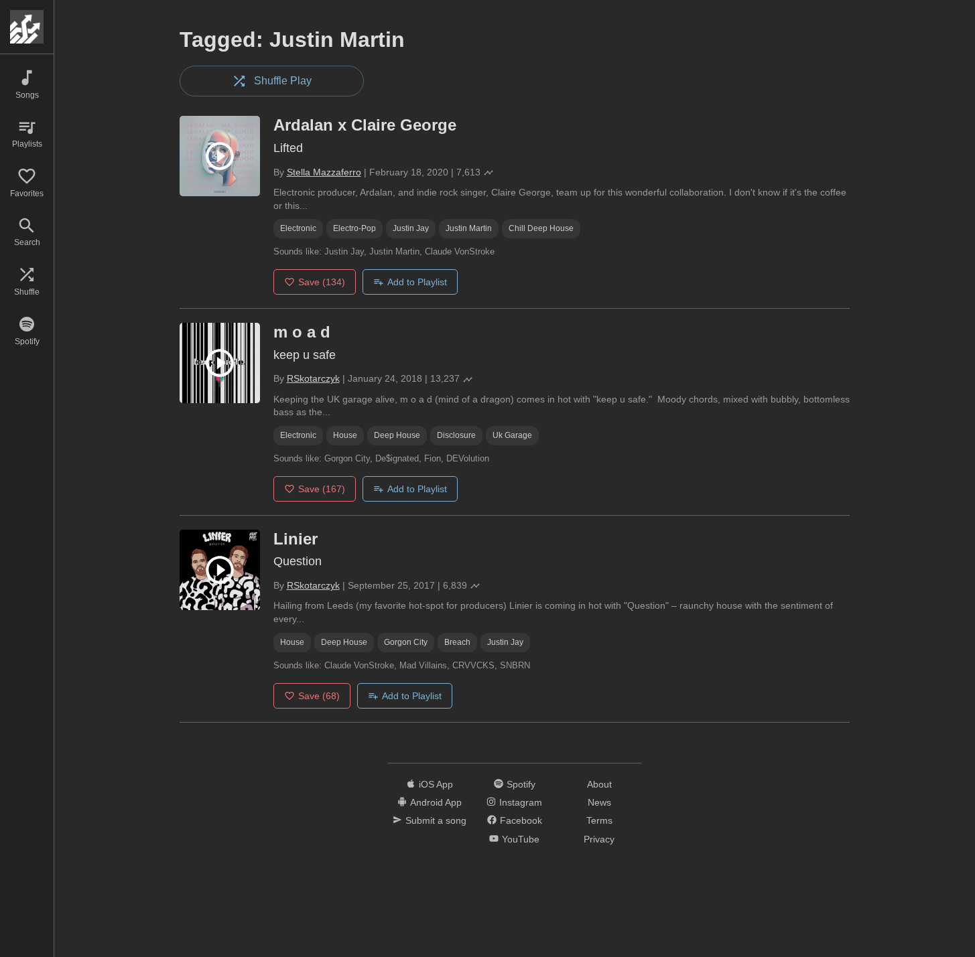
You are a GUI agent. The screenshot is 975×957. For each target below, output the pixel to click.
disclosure (456, 435)
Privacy (599, 839)
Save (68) (319, 695)
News (599, 802)
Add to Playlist (417, 282)
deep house (397, 435)
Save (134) (321, 282)
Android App (436, 802)
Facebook (521, 820)
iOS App (436, 784)
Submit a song (435, 820)
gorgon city (406, 642)
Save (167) (321, 489)
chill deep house (541, 228)
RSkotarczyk (313, 378)
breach (457, 642)
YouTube (520, 839)
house (345, 435)
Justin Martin (469, 228)
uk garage (512, 435)
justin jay (411, 228)
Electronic (298, 228)
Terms (599, 820)
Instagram (520, 802)
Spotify (521, 784)
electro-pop (354, 228)
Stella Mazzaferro (324, 172)
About (599, 784)
